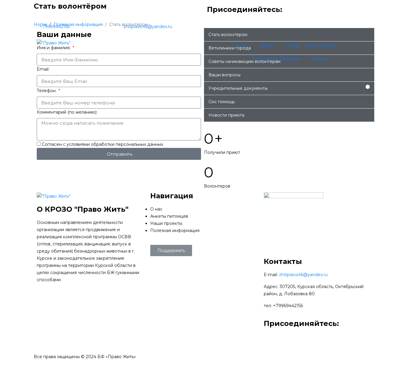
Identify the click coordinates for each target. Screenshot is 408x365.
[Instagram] (346, 13)
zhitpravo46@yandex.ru (147, 26)
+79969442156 (55, 26)
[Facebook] (298, 13)
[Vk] (314, 13)
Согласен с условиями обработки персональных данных (102, 144)
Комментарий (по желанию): (67, 112)
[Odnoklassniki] (330, 13)
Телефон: (47, 90)
